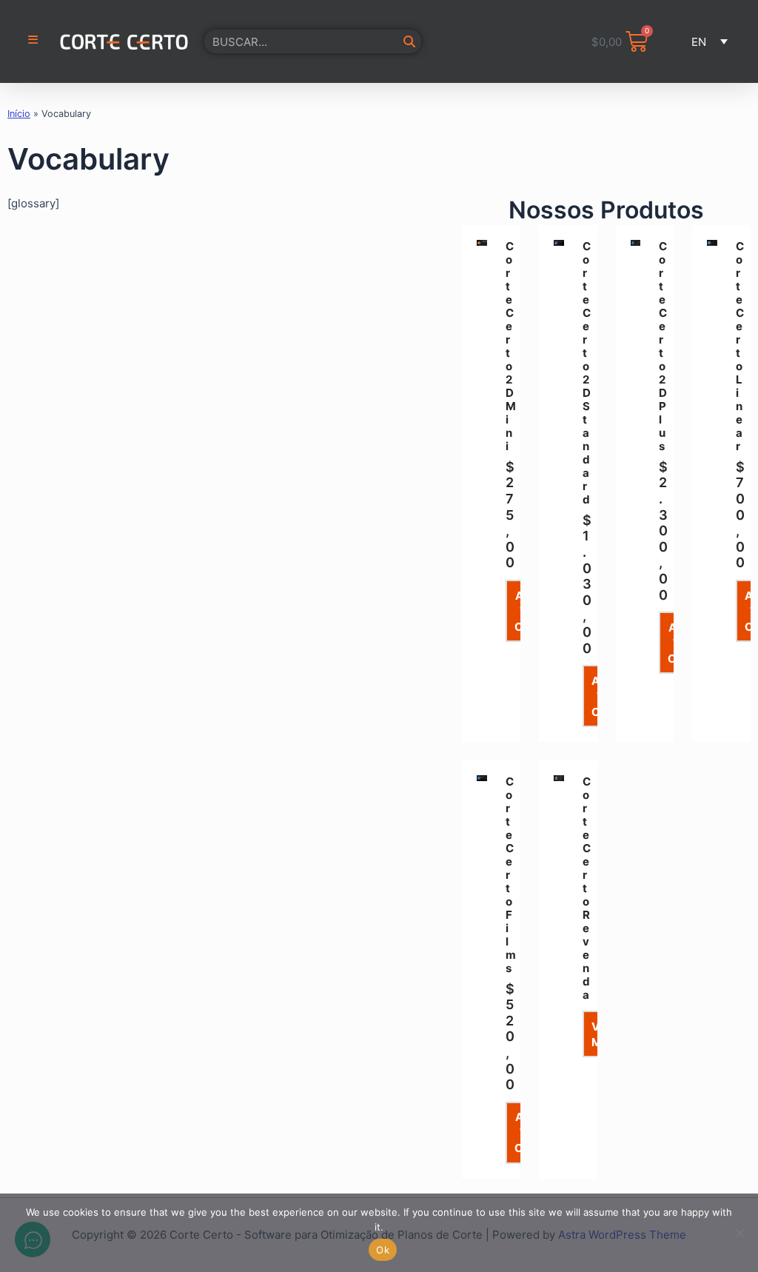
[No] (739, 1232)
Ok (382, 1250)
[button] (707, 41)
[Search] (409, 41)
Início (18, 113)
